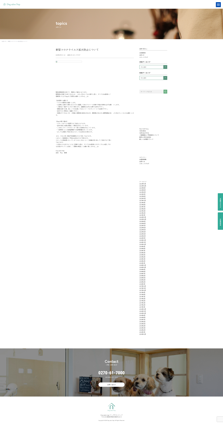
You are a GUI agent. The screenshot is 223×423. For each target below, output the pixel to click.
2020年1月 (142, 238)
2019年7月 (142, 251)
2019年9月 (142, 246)
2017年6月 (142, 299)
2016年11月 (142, 311)
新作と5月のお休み (145, 137)
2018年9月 (142, 269)
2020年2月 (142, 236)
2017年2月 (142, 305)
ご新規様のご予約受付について (149, 135)
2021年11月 (142, 200)
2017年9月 (142, 292)
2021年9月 (142, 202)
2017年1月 (142, 307)
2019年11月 (142, 242)
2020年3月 (142, 234)
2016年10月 (142, 313)
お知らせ (4, 41)
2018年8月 (142, 271)
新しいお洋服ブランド (146, 139)
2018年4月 (142, 280)
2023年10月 (142, 186)
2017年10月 (142, 290)
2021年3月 (142, 211)
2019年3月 (142, 259)
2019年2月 (142, 261)
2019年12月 (142, 240)
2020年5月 (142, 230)
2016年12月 (142, 309)
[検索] (165, 92)
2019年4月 (142, 257)
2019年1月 (142, 263)
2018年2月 (142, 282)
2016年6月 (142, 322)
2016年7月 (142, 319)
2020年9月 (142, 221)
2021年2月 (142, 213)
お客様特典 (220, 222)
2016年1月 (142, 332)
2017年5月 (142, 301)
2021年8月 (142, 205)
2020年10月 (142, 219)
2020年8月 (142, 223)
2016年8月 (142, 317)
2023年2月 (142, 192)
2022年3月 (142, 198)
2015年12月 (142, 334)
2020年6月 (142, 228)
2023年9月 (142, 188)
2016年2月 (142, 330)
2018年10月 (142, 267)
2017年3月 (142, 303)
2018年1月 (142, 284)
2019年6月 (142, 253)
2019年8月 (142, 248)
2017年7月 (142, 296)
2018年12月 (142, 265)
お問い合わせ (111, 385)
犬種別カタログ (220, 203)
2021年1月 (142, 215)
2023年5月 (142, 190)
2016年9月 (142, 315)
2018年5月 (142, 278)
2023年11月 (142, 184)
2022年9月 (142, 196)
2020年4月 (142, 232)
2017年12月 (142, 286)
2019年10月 (142, 244)
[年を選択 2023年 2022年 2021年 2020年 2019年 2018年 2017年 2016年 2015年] (153, 78)
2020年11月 (142, 217)
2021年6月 (142, 209)
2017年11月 (142, 288)
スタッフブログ (76, 55)
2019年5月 (142, 255)
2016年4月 (142, 326)
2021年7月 (142, 207)
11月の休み (142, 131)
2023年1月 (142, 194)
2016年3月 (142, 328)
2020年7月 (142, 225)
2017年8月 (142, 294)
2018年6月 (142, 276)
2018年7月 (142, 274)
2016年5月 (142, 324)
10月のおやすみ (144, 133)
